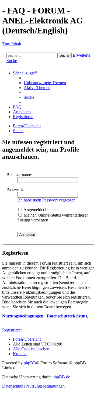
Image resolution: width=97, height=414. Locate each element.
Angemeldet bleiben (40, 209)
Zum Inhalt (11, 44)
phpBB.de (61, 377)
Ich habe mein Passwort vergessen (46, 200)
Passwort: (14, 189)
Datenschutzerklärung (67, 316)
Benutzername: (19, 174)
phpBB (30, 363)
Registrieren (12, 330)
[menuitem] (45, 82)
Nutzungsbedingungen (22, 316)
